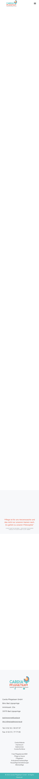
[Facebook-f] (15, 689)
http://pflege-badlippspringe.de (12, 721)
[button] (35, 3)
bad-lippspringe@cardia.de (11, 718)
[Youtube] (24, 689)
